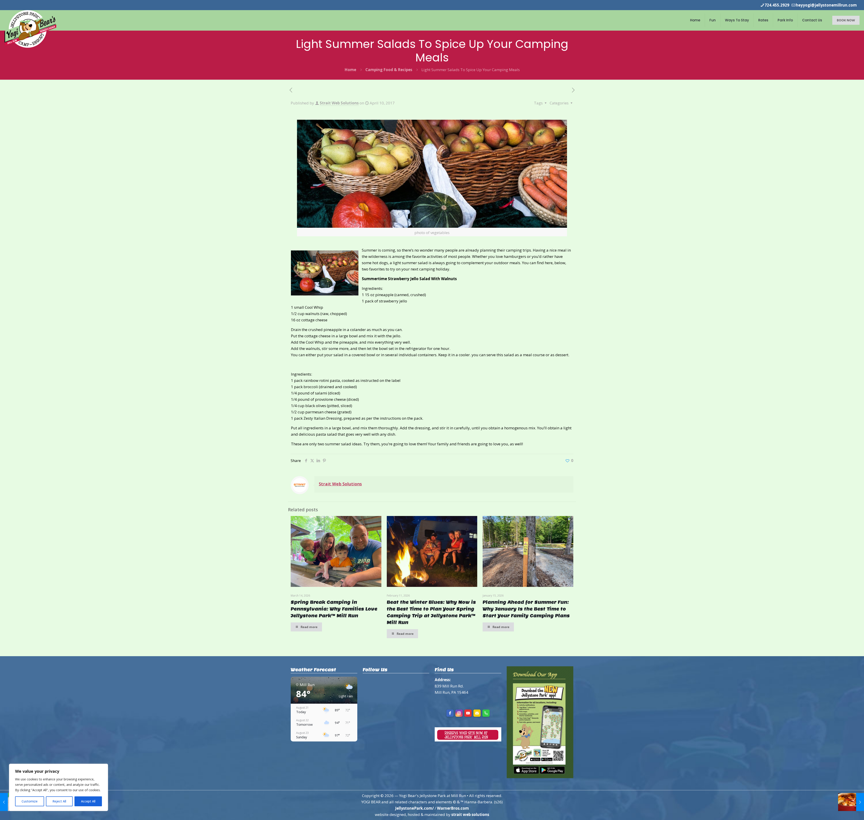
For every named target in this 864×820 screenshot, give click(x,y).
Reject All (59, 801)
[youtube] (468, 713)
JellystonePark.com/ (414, 808)
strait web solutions (470, 814)
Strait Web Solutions (339, 103)
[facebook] (450, 713)
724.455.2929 (777, 5)
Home (350, 69)
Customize (30, 801)
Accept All (88, 801)
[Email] (477, 713)
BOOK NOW (846, 20)
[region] (58, 787)
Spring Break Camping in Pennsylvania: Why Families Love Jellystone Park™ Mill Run (334, 609)
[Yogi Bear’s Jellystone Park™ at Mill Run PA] (30, 29)
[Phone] (486, 713)
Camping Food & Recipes (388, 69)
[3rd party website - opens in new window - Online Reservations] (468, 740)
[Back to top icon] (842, 810)
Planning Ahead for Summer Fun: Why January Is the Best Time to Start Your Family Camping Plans (526, 609)
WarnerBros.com (453, 808)
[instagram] (459, 713)
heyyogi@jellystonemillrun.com (826, 5)
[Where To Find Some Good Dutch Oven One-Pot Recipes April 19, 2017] (851, 802)
